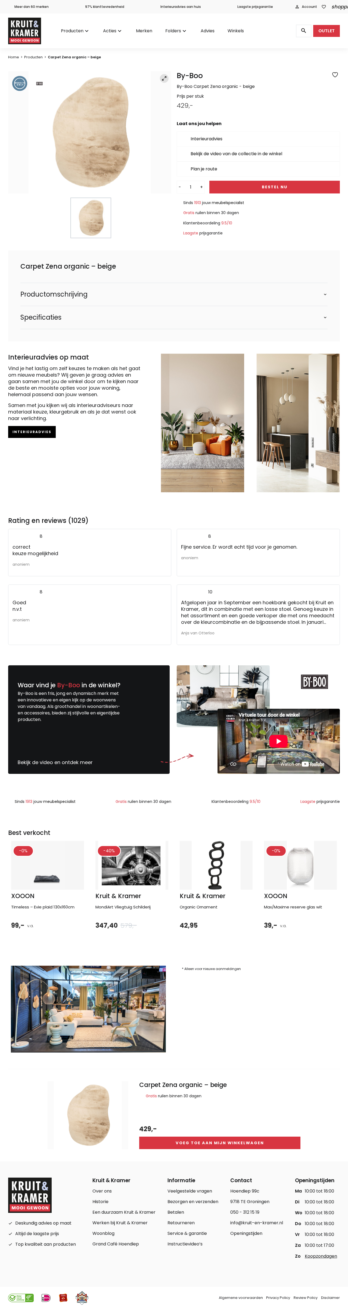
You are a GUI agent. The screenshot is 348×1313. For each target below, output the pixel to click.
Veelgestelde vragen (189, 1191)
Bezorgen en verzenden (192, 1201)
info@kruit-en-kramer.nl (256, 1223)
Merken (144, 31)
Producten (72, 31)
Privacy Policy (278, 1297)
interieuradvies (32, 432)
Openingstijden (246, 1233)
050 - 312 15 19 (244, 1212)
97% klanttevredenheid (104, 6)
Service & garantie (187, 1233)
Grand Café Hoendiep (115, 1244)
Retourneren (181, 1223)
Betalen (175, 1212)
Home (13, 57)
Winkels (236, 31)
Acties (109, 31)
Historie (100, 1201)
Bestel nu (274, 187)
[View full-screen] (164, 78)
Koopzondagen (321, 1256)
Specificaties (40, 317)
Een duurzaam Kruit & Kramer (124, 1212)
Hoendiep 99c (244, 1191)
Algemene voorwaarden (241, 1297)
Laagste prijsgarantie (255, 6)
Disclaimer (330, 1297)
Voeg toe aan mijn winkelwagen (220, 1143)
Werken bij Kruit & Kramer (120, 1223)
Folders (173, 31)
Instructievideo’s (185, 1244)
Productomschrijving (54, 294)
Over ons (102, 1191)
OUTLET (326, 31)
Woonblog (103, 1233)
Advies (208, 31)
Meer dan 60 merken (31, 6)
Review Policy (306, 1297)
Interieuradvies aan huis (180, 6)
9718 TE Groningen (249, 1201)
